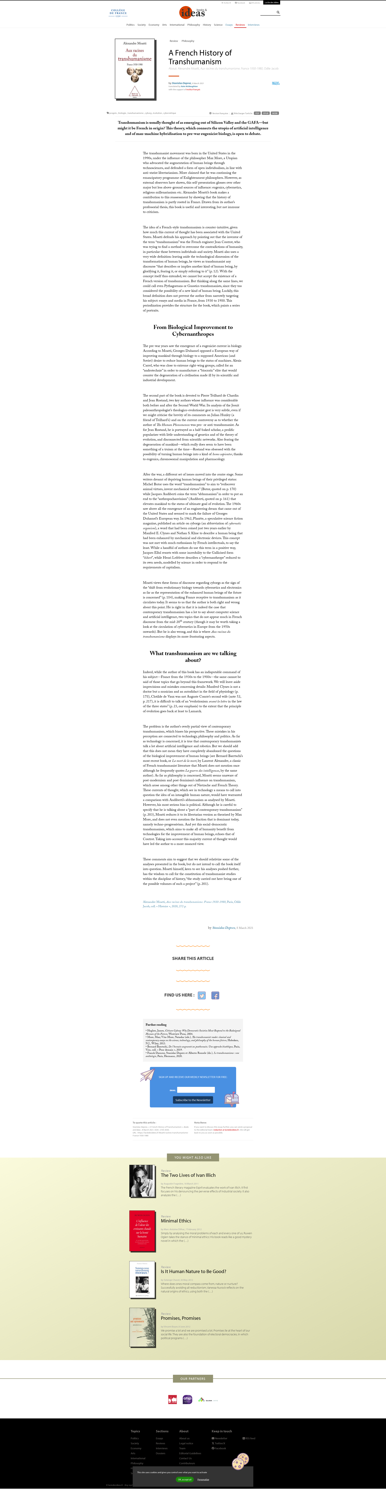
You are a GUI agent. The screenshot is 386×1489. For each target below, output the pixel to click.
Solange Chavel (172, 1279)
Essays (229, 24)
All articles (255, 3)
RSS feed (250, 1438)
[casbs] (172, 1399)
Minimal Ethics (176, 1220)
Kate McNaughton (189, 86)
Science (218, 24)
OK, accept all (184, 1479)
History (207, 24)
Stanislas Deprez (181, 83)
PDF (257, 113)
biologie (122, 112)
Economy (154, 24)
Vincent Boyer (171, 1326)
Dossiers (160, 1453)
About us (184, 1438)
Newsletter (220, 1438)
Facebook (241, 3)
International (177, 24)
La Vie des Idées (272, 2)
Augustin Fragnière (173, 1183)
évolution (157, 112)
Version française (220, 113)
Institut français (193, 89)
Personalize (203, 1479)
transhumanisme (136, 112)
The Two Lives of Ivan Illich (188, 1175)
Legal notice (186, 1443)
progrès (113, 112)
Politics (130, 24)
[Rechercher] (278, 12)
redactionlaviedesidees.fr (226, 1129)
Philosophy (193, 24)
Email (173, 1090)
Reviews (240, 24)
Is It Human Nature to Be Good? (193, 1271)
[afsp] (187, 1399)
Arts (164, 24)
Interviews (253, 24)
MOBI (274, 113)
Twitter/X (227, 3)
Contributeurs (187, 1463)
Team (182, 1448)
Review (174, 41)
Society (142, 24)
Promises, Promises (181, 1318)
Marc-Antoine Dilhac (174, 1229)
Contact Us (185, 1458)
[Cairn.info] (208, 1399)
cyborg (148, 112)
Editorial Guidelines (190, 1453)
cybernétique (169, 112)
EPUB (265, 113)
